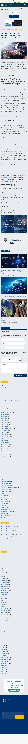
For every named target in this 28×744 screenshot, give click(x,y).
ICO (2, 469)
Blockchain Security (6, 398)
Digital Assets (4, 442)
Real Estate (3, 493)
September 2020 (5, 663)
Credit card (4, 408)
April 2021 (3, 649)
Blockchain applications (6, 210)
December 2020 (5, 657)
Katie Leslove (13, 40)
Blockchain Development (7, 393)
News (2, 475)
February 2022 (4, 628)
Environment (4, 448)
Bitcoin (2, 389)
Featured (9, 29)
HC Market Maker (5, 462)
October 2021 (4, 637)
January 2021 (4, 655)
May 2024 (3, 574)
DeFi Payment (4, 440)
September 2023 (5, 590)
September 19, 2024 (5, 298)
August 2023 (4, 592)
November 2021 (4, 635)
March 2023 (4, 602)
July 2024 (3, 570)
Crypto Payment (5, 422)
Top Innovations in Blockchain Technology (14, 296)
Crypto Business (5, 414)
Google (3, 460)
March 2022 (4, 626)
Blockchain (3, 29)
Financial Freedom (5, 454)
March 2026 (4, 564)
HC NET (3, 464)
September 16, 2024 (5, 322)
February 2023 (4, 604)
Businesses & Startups (6, 402)
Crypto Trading (4, 424)
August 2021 (4, 641)
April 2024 (3, 576)
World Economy (5, 517)
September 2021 (5, 639)
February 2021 (4, 653)
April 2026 (3, 561)
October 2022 (4, 612)
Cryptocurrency (4, 426)
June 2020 (3, 669)
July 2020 (3, 667)
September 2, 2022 (5, 40)
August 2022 (4, 616)
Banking (3, 387)
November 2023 (5, 586)
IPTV (2, 471)
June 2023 (3, 596)
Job (2, 473)
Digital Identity (4, 446)
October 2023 (4, 588)
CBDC (2, 404)
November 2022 (5, 610)
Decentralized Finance (6, 436)
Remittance (4, 495)
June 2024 (3, 572)
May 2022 (3, 622)
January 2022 (4, 631)
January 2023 (4, 606)
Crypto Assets (4, 410)
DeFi (2, 438)
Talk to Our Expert (14, 690)
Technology (21, 29)
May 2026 (3, 559)
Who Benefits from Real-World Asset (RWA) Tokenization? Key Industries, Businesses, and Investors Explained (12, 536)
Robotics (3, 499)
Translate (25, 2)
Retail (2, 497)
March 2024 (4, 578)
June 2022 (3, 620)
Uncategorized (4, 509)
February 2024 (4, 580)
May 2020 (3, 671)
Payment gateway (5, 483)
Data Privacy (4, 432)
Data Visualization (5, 434)
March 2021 (3, 651)
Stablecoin (3, 503)
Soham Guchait (11, 275)
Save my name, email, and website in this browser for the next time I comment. (13, 353)
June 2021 (3, 645)
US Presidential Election (7, 511)
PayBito (3, 479)
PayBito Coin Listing (6, 481)
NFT (2, 477)
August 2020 (4, 665)
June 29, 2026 (4, 275)
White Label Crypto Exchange (8, 515)
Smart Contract (4, 501)
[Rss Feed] (13, 243)
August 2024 (4, 568)
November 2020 (5, 659)
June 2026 (3, 557)
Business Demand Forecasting (8, 212)
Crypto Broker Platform (6, 412)
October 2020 (4, 661)
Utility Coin (3, 513)
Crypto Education (5, 416)
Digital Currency (5, 444)
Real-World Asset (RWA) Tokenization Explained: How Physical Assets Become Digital (13, 272)
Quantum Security (5, 491)
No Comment (5, 327)
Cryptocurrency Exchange (7, 428)
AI (1, 385)
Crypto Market (4, 418)
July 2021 (3, 643)
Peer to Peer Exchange (6, 485)
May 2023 (3, 598)
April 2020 (3, 673)
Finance (3, 452)
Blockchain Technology (18, 210)
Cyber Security (4, 430)
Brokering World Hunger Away (8, 400)
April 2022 (3, 624)
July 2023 (3, 594)
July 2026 (3, 555)
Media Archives (14, 16)
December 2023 (5, 584)
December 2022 (5, 608)
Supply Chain (4, 505)
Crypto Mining (4, 420)
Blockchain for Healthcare (7, 395)
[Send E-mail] (11, 243)
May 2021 (3, 647)
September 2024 (5, 566)
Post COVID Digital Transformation (9, 487)
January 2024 (4, 582)
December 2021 (5, 633)
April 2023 (3, 600)
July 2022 (3, 618)
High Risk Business (5, 467)
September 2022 (5, 614)
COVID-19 (3, 406)
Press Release (14, 29)
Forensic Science (5, 456)
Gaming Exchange (5, 458)
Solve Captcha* (5, 355)
